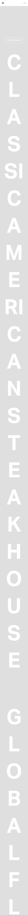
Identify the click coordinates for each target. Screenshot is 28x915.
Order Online (14, 40)
